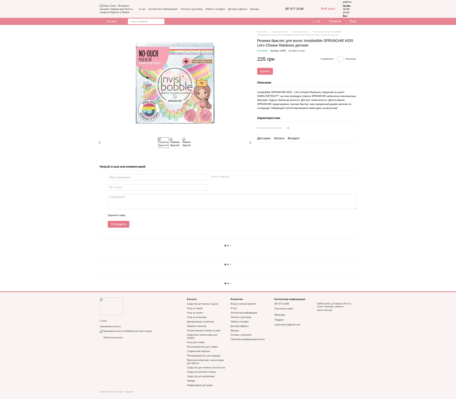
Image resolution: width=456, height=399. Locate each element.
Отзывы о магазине (241, 334)
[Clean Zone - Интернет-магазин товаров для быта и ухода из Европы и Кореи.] (111, 306)
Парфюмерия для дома (200, 385)
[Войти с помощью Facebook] (233, 177)
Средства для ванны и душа (202, 303)
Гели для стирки (196, 342)
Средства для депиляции (200, 376)
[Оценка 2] (137, 215)
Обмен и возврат (215, 8)
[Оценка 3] (142, 215)
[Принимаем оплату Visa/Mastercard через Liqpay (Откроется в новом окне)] (126, 331)
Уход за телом (195, 312)
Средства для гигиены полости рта (206, 367)
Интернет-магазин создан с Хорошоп (116, 392)
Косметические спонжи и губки (203, 330)
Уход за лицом (195, 308)
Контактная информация (163, 8)
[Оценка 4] (148, 215)
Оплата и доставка (192, 8)
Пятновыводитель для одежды (204, 355)
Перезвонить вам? (283, 308)
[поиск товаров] (161, 21)
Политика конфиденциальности (248, 339)
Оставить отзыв (297, 51)
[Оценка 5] (154, 215)
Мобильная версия (113, 337)
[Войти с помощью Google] (239, 177)
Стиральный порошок (198, 351)
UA (313, 21)
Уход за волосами (196, 317)
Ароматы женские (196, 326)
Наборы (191, 380)
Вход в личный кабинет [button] (243, 303)
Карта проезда (324, 310)
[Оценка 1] (131, 215)
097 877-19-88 (294, 8)
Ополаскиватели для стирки (202, 346)
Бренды (254, 8)
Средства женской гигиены (201, 371)
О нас (142, 8)
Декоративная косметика (200, 321)
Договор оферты (237, 8)
